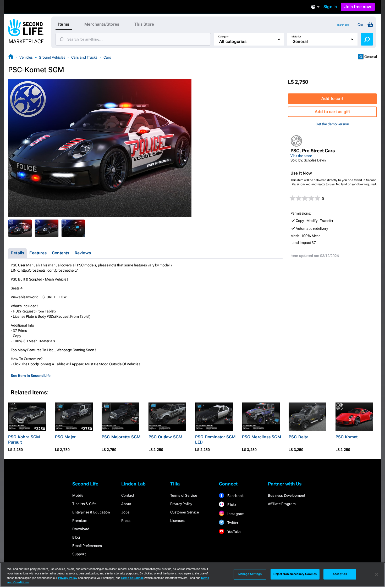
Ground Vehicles (52, 57)
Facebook (235, 496)
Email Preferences (87, 546)
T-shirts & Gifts (84, 504)
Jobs (125, 512)
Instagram (235, 514)
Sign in (330, 6)
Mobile (77, 495)
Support (78, 554)
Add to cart (332, 98)
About (126, 504)
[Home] (10, 57)
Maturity (296, 36)
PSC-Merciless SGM (261, 436)
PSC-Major (65, 436)
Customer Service (184, 512)
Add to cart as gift (332, 111)
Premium (79, 520)
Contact (127, 495)
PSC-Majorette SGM (121, 436)
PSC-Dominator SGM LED (215, 439)
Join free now (357, 6)
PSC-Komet (347, 436)
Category (223, 36)
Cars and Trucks (84, 57)
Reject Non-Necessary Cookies (295, 574)
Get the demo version (332, 124)
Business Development (286, 495)
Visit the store (301, 156)
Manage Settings (250, 574)
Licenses (177, 520)
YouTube (233, 531)
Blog (76, 537)
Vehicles (26, 57)
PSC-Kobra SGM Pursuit (24, 439)
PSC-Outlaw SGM (165, 436)
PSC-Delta (299, 436)
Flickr (231, 504)
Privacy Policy (181, 504)
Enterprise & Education (91, 512)
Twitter (232, 523)
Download (80, 529)
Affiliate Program (282, 504)
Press (125, 520)
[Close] (376, 574)
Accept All (340, 574)
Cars (107, 57)
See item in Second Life (31, 375)
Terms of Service (183, 495)
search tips (343, 24)
